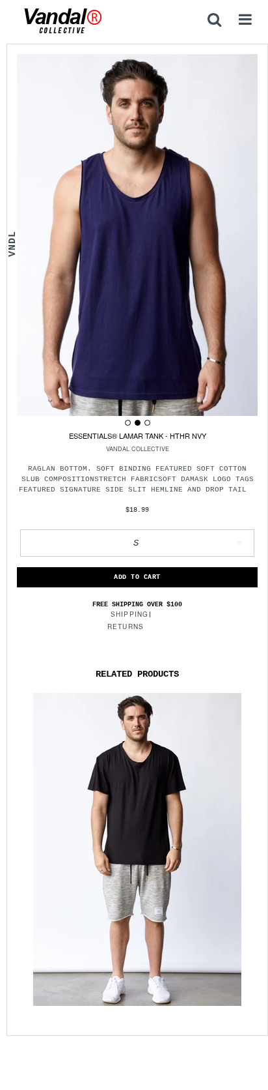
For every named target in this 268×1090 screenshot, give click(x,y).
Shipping (130, 614)
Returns (125, 626)
